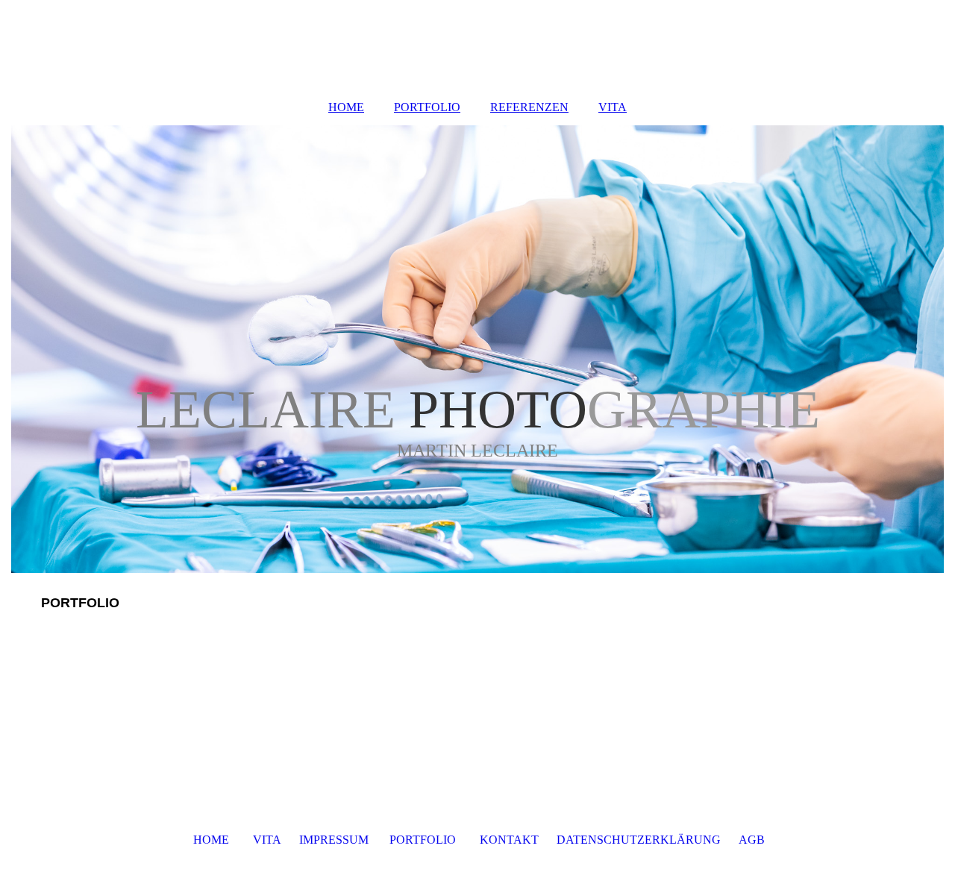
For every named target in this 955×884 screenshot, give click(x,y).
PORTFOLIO (427, 107)
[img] (477, 349)
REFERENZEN (529, 107)
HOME (346, 107)
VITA (612, 107)
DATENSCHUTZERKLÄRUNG (640, 839)
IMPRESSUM (334, 839)
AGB (752, 839)
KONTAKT (509, 839)
